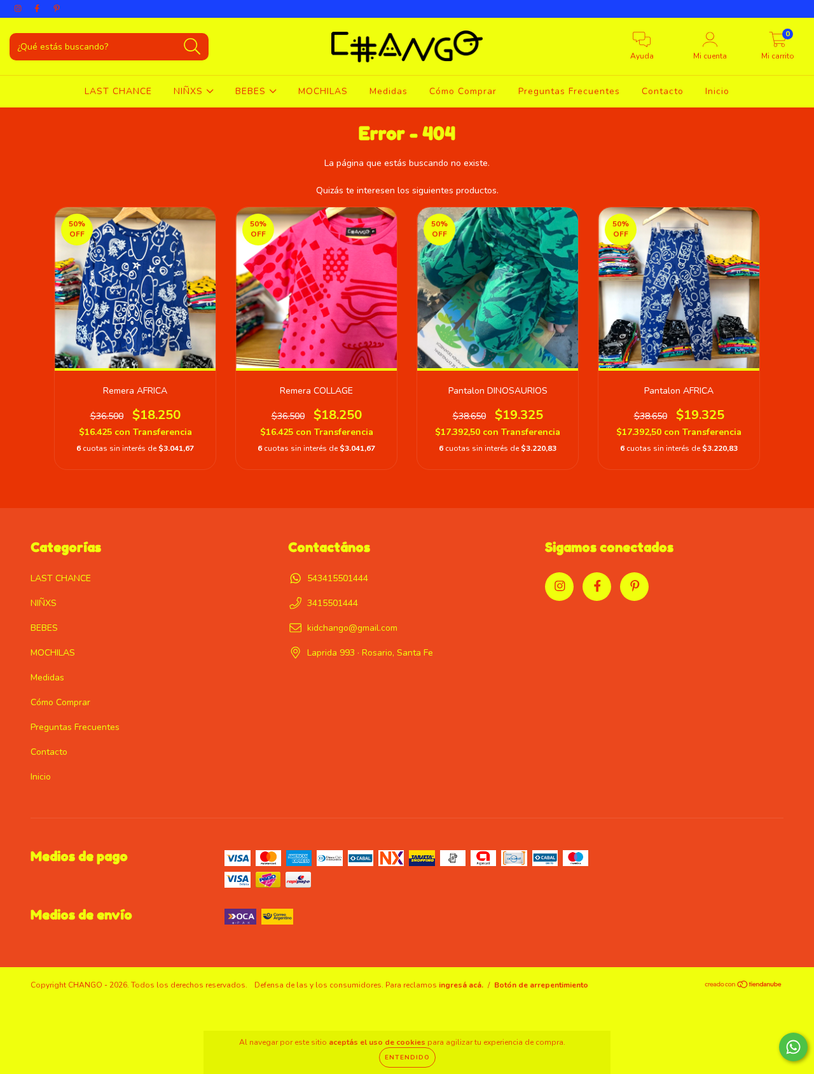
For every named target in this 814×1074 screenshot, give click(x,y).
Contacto (663, 91)
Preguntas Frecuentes (569, 91)
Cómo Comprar (463, 91)
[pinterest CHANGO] (56, 9)
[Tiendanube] (743, 986)
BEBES (252, 91)
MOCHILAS (323, 91)
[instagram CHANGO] (19, 9)
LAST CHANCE (118, 91)
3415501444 (332, 603)
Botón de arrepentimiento (541, 985)
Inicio (717, 91)
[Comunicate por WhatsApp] (793, 1047)
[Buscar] (192, 47)
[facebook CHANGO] (38, 9)
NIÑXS (190, 91)
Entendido (407, 1057)
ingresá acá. (461, 985)
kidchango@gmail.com (352, 628)
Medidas (388, 91)
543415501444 (337, 578)
